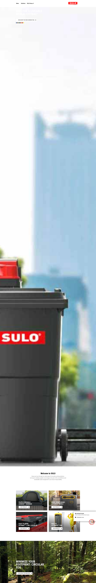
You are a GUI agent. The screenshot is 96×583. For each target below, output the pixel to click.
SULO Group (30, 3)
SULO (74, 3)
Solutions (23, 3)
